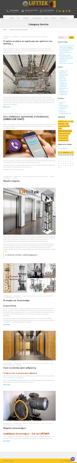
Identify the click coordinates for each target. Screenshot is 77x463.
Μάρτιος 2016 (62, 86)
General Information (63, 107)
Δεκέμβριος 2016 (63, 83)
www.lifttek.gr (12, 380)
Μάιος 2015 (62, 89)
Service (38, 36)
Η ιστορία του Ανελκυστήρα (16, 300)
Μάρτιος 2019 (62, 72)
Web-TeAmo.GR (6, 460)
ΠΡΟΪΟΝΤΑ (54, 18)
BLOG (46, 18)
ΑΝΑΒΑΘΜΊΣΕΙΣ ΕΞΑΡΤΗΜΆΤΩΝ (64, 126)
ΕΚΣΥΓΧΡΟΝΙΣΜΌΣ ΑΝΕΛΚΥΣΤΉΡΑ (64, 133)
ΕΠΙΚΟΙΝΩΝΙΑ (63, 18)
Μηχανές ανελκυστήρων (14, 428)
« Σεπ (59, 167)
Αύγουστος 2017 (63, 80)
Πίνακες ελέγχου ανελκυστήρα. (66, 63)
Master (43, 423)
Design (24, 296)
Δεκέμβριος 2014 (63, 93)
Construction (25, 176)
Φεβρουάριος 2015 (63, 91)
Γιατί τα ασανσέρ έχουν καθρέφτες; (19, 367)
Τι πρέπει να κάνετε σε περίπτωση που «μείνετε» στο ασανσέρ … (27, 42)
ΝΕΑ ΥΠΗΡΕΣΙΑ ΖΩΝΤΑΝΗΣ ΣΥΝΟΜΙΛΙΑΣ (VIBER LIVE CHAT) (26, 118)
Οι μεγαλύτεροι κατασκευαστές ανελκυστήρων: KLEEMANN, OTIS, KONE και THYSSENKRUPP (66, 47)
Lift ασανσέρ (33, 36)
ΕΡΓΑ (18, 18)
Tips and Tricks (44, 36)
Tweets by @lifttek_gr (63, 148)
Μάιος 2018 (62, 77)
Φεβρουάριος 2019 (63, 74)
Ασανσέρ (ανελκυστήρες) (9, 297)
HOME (12, 18)
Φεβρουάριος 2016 (63, 88)
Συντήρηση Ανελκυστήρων (63, 138)
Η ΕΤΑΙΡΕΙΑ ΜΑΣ (36, 18)
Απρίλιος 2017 (62, 82)
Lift (68, 121)
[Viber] (73, 459)
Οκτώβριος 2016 (63, 85)
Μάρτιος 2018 (62, 78)
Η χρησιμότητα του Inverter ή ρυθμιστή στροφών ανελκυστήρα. (66, 60)
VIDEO (67, 123)
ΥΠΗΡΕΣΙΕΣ (26, 18)
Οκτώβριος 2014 (63, 94)
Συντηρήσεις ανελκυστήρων (63, 140)
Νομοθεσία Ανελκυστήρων (65, 113)
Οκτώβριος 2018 (63, 75)
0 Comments (39, 114)
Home (52, 363)
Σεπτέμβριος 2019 (63, 71)
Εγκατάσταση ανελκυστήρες (63, 135)
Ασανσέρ (60, 128)
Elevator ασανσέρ (25, 36)
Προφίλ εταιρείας (11, 180)
